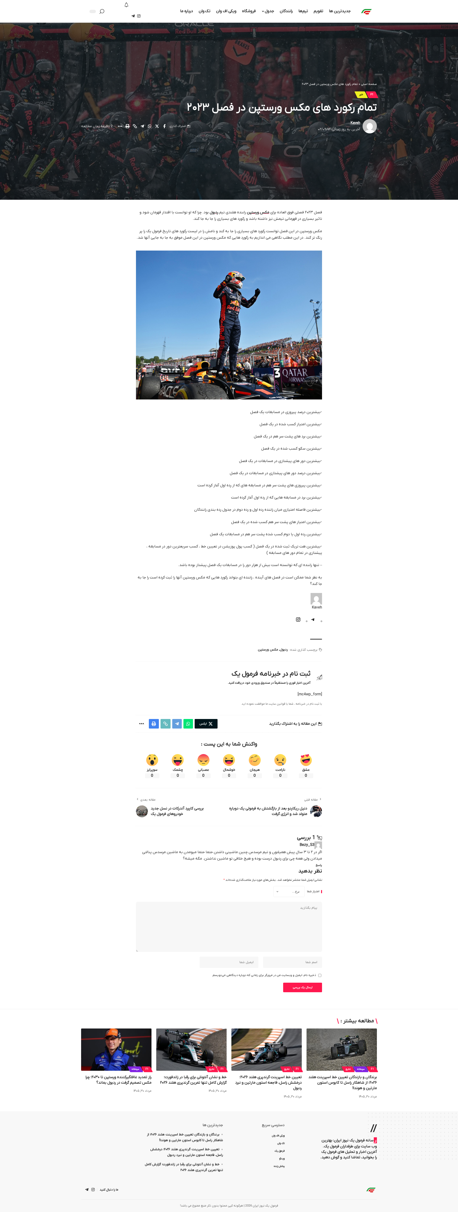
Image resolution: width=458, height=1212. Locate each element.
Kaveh (355, 123)
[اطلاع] (126, 5)
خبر (361, 94)
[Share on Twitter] (157, 126)
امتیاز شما (313, 891)
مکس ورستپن (258, 212)
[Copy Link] (134, 126)
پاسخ (319, 865)
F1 (372, 94)
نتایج (348, 1069)
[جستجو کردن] (103, 11)
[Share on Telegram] (142, 126)
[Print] (127, 126)
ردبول (214, 212)
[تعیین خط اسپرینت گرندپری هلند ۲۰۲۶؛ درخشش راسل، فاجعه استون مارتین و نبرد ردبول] (266, 1049)
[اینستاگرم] (298, 621)
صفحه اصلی (369, 84)
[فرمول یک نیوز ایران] (371, 1190)
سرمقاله (360, 1069)
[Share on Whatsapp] (149, 126)
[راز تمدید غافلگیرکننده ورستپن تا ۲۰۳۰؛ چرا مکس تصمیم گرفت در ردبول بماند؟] (116, 1049)
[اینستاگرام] (139, 16)
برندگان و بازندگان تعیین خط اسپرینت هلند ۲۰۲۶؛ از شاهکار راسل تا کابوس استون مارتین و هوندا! (342, 1083)
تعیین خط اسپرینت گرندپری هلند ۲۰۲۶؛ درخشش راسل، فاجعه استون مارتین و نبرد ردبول (268, 1083)
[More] (120, 126)
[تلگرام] (133, 16)
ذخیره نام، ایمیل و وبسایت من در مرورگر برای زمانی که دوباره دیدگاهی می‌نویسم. (264, 975)
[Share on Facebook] (164, 126)
